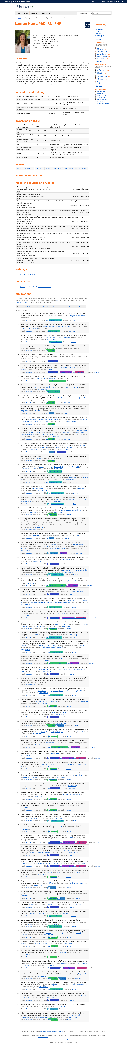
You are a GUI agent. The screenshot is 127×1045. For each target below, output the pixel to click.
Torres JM (84, 624)
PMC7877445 (37, 885)
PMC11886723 (42, 490)
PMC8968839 (72, 786)
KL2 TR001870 (30, 221)
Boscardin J (66, 337)
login (57, 300)
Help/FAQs (34, 13)
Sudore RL (49, 602)
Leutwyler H (73, 691)
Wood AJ (76, 544)
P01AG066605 (25, 212)
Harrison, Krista (103, 52)
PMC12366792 (44, 660)
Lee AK (56, 419)
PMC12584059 (42, 389)
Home (18, 13)
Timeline (60, 307)
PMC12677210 (37, 561)
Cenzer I (26, 421)
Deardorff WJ (48, 419)
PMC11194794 (62, 723)
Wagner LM (74, 316)
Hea (56, 381)
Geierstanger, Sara (103, 97)
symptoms (57, 168)
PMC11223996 (25, 954)
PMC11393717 (68, 572)
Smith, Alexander (102, 48)
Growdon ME (47, 326)
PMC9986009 (60, 714)
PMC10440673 (47, 671)
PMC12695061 (72, 421)
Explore (99, 39)
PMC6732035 (48, 935)
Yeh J (53, 434)
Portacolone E (33, 328)
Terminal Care (99, 37)
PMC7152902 (25, 896)
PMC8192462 (25, 829)
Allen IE (58, 447)
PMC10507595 (25, 650)
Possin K (23, 434)
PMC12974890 (54, 400)
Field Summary (71, 307)
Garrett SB (65, 851)
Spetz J (76, 430)
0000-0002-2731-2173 (49, 45)
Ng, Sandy (100, 101)
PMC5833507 (43, 987)
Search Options (46, 13)
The (78, 372)
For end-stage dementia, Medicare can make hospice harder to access (41, 287)
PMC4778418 (72, 1017)
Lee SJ (41, 421)
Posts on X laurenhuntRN (27, 274)
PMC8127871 (77, 905)
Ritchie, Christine (101, 73)
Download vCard (47, 48)
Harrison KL (56, 326)
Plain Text (82, 307)
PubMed (29, 320)
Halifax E (50, 883)
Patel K (65, 764)
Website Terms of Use (43, 1037)
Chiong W (40, 432)
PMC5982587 (42, 976)
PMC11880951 (59, 501)
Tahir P (28, 818)
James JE (82, 398)
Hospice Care (99, 29)
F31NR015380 (25, 253)
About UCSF (95, 2)
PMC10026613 (25, 755)
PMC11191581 (72, 635)
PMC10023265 (42, 704)
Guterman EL (61, 548)
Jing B (78, 922)
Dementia (98, 33)
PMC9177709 (44, 766)
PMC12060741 (25, 615)
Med (54, 320)
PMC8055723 (82, 863)
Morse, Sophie (102, 99)
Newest (19, 307)
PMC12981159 (58, 512)
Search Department (102, 104)
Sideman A (30, 434)
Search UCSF (105, 2)
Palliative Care (99, 35)
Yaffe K (79, 499)
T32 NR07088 (29, 260)
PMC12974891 (64, 449)
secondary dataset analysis (78, 168)
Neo (53, 1009)
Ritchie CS (61, 613)
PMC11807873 (78, 592)
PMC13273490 (51, 339)
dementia (49, 168)
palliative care (28, 168)
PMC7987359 (73, 853)
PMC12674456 (30, 583)
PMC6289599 (51, 965)
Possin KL (39, 449)
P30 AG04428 (42, 237)
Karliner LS (33, 602)
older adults (40, 168)
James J (58, 753)
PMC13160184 (50, 370)
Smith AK (48, 337)
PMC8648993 (37, 797)
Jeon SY (41, 419)
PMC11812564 (81, 536)
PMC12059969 (69, 480)
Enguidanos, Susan (101, 82)
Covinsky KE (74, 387)
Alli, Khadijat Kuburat (101, 92)
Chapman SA (32, 432)
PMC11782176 (25, 551)
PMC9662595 (37, 745)
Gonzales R (41, 602)
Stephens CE (51, 905)
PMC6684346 (69, 944)
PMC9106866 (60, 777)
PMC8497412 (25, 807)
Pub (72, 585)
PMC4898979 (62, 1006)
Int (53, 331)
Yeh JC (71, 838)
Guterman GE (39, 527)
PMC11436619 (25, 604)
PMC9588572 (37, 734)
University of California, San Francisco (17, 2)
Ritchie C (34, 818)
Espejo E (59, 337)
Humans (74, 320)
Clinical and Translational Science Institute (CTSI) (52, 1031)
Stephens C (79, 883)
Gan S (54, 337)
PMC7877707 (67, 913)
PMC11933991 (58, 469)
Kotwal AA (57, 624)
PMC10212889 (43, 693)
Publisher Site (31, 529)
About (26, 13)
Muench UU (75, 467)
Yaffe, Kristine (103, 59)
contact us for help (22, 302)
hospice (19, 168)
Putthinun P (47, 434)
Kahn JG (54, 646)
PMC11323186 (65, 626)
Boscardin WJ (34, 421)
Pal (52, 361)
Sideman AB (43, 447)
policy (65, 168)
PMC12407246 (54, 436)
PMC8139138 (42, 874)
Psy (65, 372)
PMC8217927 (59, 818)
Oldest (27, 307)
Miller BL (32, 449)
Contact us (70, 1040)
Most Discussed (48, 307)
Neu (53, 553)
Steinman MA (65, 326)
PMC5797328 (51, 998)
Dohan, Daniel (101, 95)
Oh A (53, 712)
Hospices (98, 31)
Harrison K (72, 477)
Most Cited (36, 307)
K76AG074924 (25, 205)
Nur (50, 413)
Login (19, 18)
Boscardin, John (103, 54)
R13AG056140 (28, 246)
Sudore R (41, 863)
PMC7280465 (54, 924)
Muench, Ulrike (103, 56)
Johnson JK (24, 328)
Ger (50, 351)
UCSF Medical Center (117, 2)
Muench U (81, 316)
